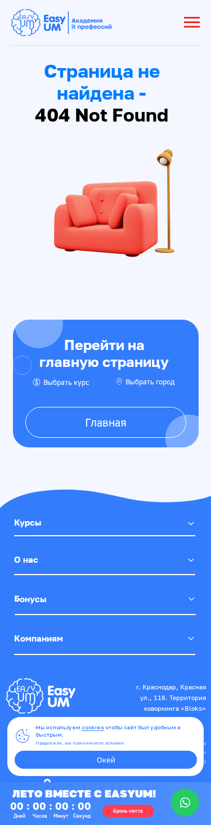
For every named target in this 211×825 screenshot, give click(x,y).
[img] (40, 696)
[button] (128, 811)
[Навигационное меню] (192, 22)
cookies (93, 727)
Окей (106, 759)
